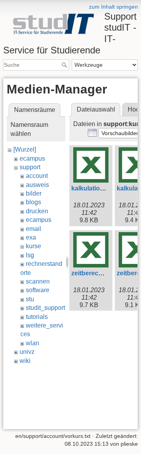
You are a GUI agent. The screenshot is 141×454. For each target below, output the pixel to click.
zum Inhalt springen (113, 7)
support (30, 167)
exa (31, 237)
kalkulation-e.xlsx (97, 188)
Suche (65, 65)
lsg (30, 255)
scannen (38, 281)
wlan (32, 343)
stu (30, 299)
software (37, 290)
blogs (33, 202)
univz (27, 351)
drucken (37, 211)
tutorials (37, 316)
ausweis (37, 184)
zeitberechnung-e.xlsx (104, 273)
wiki (25, 360)
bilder (34, 193)
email (33, 228)
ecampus (32, 158)
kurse (33, 246)
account (37, 175)
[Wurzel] (24, 149)
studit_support (45, 307)
